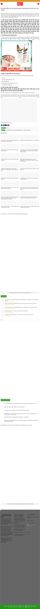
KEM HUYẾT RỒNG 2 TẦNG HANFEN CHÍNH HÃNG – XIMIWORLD (16, 417)
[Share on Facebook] (1, 125)
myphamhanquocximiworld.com (24, 532)
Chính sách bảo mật (31, 514)
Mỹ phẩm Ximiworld (27, 130)
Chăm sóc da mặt (6, 540)
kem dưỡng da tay (9, 130)
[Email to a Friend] (5, 125)
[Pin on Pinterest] (7, 125)
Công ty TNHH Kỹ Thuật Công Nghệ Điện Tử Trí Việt (23, 607)
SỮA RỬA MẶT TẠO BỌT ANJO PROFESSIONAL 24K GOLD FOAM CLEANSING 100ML (20, 403)
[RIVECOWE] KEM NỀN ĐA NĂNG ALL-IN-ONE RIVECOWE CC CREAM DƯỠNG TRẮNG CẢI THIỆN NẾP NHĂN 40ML (21, 421)
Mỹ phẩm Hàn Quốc (8, 538)
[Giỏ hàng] (38, 4)
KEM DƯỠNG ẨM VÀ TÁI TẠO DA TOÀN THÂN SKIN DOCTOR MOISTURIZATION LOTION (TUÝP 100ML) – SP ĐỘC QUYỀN (20, 414)
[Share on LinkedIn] (8, 125)
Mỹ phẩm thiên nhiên (4, 539)
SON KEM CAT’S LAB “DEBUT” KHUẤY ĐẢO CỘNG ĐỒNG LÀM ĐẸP (16, 410)
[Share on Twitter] (3, 125)
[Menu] (1, 4)
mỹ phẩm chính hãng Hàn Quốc (18, 130)
